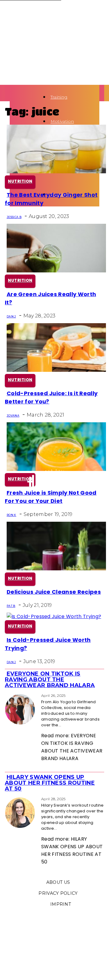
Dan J (11, 316)
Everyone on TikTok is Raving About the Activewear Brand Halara (50, 679)
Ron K (11, 515)
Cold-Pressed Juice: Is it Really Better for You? (51, 397)
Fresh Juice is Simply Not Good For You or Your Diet (51, 497)
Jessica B (14, 217)
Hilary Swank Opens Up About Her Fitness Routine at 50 (50, 783)
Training (59, 97)
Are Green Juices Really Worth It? (50, 298)
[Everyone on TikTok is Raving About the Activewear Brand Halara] (6, 695)
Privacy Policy (58, 893)
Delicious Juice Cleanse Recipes (54, 592)
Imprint (60, 904)
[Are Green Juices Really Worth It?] (56, 270)
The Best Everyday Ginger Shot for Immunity (51, 199)
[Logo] (11, 97)
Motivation (62, 121)
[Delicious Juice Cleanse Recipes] (56, 568)
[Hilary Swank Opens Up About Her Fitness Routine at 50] (6, 798)
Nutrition (20, 181)
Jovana (13, 415)
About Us (58, 882)
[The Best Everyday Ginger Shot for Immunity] (56, 171)
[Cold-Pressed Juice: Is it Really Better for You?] (56, 370)
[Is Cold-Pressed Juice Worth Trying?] (54, 616)
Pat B (11, 605)
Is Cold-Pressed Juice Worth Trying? (48, 644)
